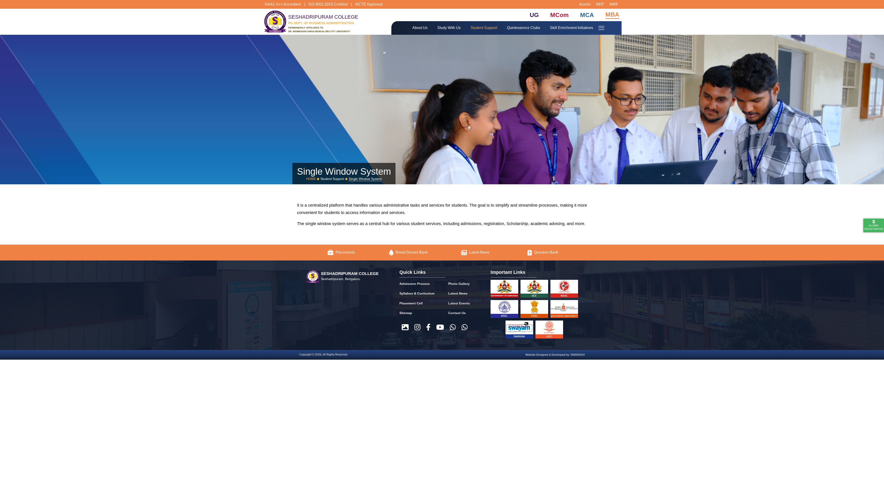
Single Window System (365, 179)
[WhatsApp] (453, 327)
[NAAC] (564, 290)
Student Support (484, 28)
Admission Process (414, 284)
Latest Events (459, 303)
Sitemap (405, 313)
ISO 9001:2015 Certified (328, 4)
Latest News (479, 252)
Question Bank (546, 252)
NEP (600, 4)
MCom (559, 15)
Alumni (584, 4)
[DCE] (534, 290)
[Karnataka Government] (504, 290)
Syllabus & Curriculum (416, 293)
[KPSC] (504, 310)
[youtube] (440, 327)
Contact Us (457, 313)
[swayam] (519, 330)
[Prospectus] (405, 327)
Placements (345, 252)
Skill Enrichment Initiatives (571, 28)
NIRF (613, 4)
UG (534, 15)
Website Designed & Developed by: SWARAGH (555, 354)
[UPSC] (534, 310)
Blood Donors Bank (412, 252)
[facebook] (428, 327)
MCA (587, 15)
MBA (612, 14)
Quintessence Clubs (523, 28)
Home (311, 179)
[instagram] (417, 327)
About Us (419, 28)
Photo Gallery (459, 284)
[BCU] (564, 310)
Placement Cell (411, 303)
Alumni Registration (873, 227)
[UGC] (549, 330)
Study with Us (449, 28)
